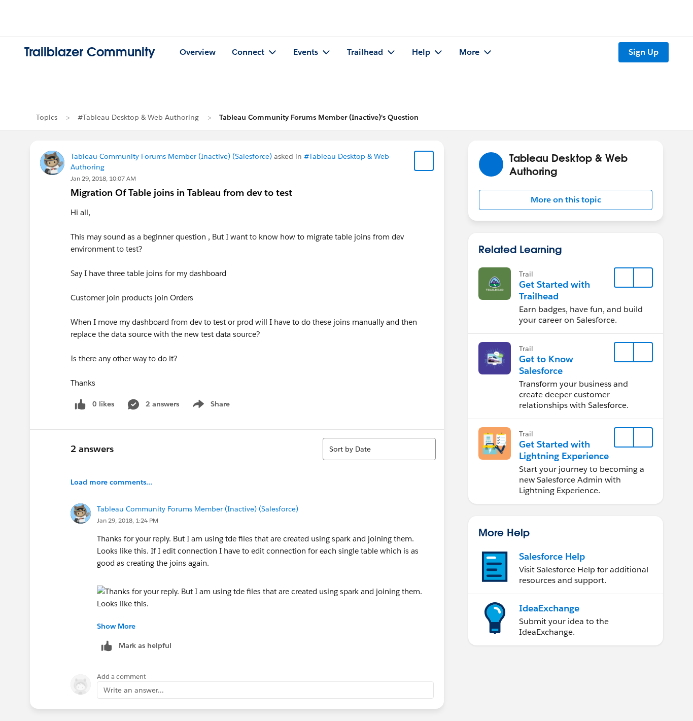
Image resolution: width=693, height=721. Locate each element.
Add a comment (121, 676)
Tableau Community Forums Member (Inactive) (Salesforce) (171, 156)
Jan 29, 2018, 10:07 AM (103, 178)
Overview (198, 52)
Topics (46, 117)
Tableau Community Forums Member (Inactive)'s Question (319, 117)
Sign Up (644, 52)
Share (209, 406)
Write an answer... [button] (133, 690)
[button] (565, 200)
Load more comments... (111, 482)
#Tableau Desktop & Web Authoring (138, 117)
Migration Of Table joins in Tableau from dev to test (181, 192)
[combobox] (379, 449)
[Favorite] (424, 161)
